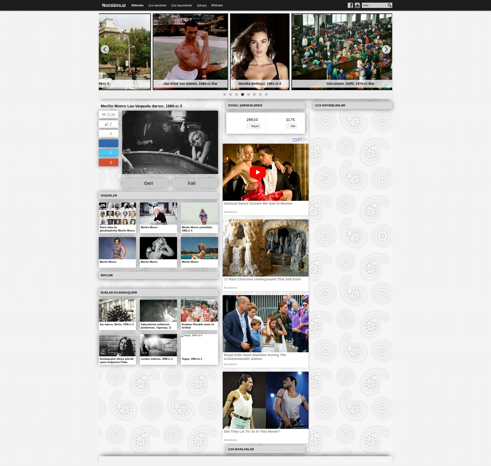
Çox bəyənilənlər (181, 5)
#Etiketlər (217, 5)
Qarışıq (201, 5)
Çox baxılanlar (157, 5)
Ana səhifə (304, 461)
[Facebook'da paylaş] (108, 143)
